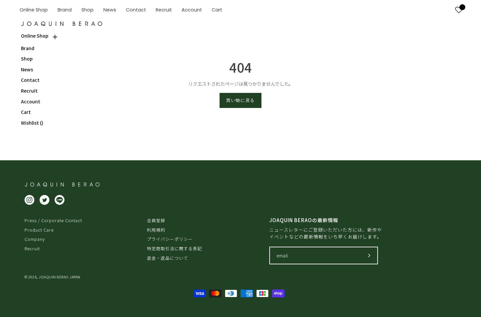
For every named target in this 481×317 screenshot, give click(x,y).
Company (35, 239)
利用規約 (156, 230)
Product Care (39, 230)
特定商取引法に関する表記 (174, 248)
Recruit (29, 91)
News (27, 69)
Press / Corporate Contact (53, 220)
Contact (30, 80)
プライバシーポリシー (170, 239)
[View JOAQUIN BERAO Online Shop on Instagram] (29, 200)
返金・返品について (167, 258)
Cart (26, 112)
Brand (27, 48)
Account (30, 101)
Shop (27, 59)
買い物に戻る (240, 100)
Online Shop (34, 36)
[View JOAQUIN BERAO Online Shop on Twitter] (44, 200)
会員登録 (156, 220)
